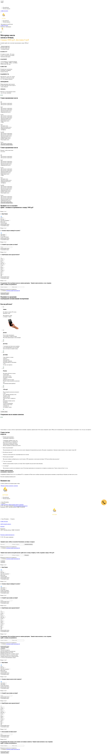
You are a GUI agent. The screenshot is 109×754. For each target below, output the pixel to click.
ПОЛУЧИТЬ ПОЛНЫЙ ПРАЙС (6, 144)
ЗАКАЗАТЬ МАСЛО (28, 544)
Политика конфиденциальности (20, 505)
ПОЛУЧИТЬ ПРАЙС (5, 294)
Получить (27, 555)
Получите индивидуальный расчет (8, 476)
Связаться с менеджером (6, 26)
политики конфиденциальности (13, 290)
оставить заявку (4, 411)
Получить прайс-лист (5, 46)
